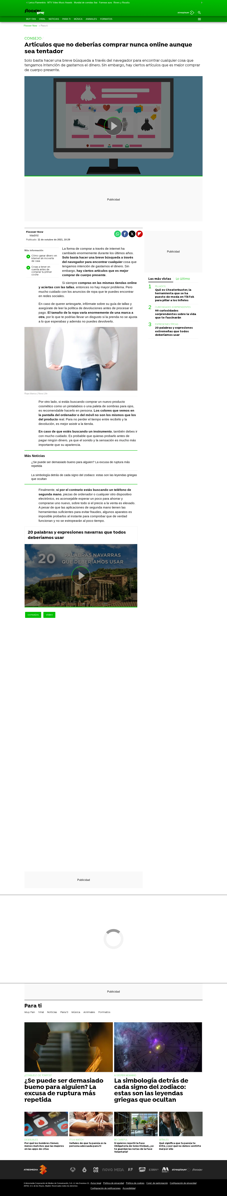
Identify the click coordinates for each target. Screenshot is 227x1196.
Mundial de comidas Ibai (85, 2)
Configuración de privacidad (183, 1183)
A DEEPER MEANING (125, 1075)
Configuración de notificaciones (106, 1188)
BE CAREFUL (121, 1139)
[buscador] (199, 12)
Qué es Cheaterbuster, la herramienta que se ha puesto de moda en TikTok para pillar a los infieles (174, 295)
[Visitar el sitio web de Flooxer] (197, 1169)
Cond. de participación (157, 1183)
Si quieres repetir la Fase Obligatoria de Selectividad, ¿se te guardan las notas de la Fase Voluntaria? (134, 1147)
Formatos (106, 19)
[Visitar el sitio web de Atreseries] (131, 1169)
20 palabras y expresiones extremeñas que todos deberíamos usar (174, 331)
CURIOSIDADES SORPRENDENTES (172, 307)
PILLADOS (160, 286)
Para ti (66, 19)
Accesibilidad (129, 1188)
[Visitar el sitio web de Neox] (96, 1169)
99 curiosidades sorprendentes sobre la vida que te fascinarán (175, 314)
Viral (42, 19)
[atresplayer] (184, 12)
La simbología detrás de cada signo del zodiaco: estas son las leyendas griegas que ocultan (151, 1090)
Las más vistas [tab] (159, 279)
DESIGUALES (31, 1139)
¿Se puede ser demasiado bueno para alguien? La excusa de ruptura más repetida (63, 1090)
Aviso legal (96, 1183)
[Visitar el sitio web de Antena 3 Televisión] (73, 1169)
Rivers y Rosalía (121, 2)
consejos (33, 615)
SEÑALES (164, 1139)
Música (78, 19)
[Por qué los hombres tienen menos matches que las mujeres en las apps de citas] (46, 1124)
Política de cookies (135, 1183)
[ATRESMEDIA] (35, 1169)
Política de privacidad (113, 1183)
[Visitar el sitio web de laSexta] (84, 1169)
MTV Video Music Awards (59, 2)
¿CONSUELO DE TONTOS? (38, 1075)
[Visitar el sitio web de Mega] (119, 1169)
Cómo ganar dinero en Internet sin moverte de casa (44, 259)
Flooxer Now (30, 25)
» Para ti (43, 25)
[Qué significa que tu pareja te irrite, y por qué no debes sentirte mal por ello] (181, 1124)
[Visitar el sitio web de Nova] (108, 1169)
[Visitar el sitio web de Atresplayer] (181, 1169)
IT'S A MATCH (76, 1139)
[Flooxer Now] (47, 12)
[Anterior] (26, 2)
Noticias (54, 19)
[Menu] (199, 19)
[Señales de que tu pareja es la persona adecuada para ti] (91, 1124)
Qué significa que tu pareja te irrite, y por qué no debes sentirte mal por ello (180, 1146)
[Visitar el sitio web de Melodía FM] (165, 1169)
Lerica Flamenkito (37, 2)
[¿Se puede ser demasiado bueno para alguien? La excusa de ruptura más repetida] (68, 1047)
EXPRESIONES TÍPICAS (166, 324)
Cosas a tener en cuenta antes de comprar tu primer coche (41, 271)
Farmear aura (105, 2)
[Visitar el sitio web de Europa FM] (154, 1169)
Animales (91, 19)
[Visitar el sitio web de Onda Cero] (142, 1169)
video (49, 615)
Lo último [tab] (183, 279)
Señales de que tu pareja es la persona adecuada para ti (87, 1145)
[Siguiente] (201, 2)
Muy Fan (31, 19)
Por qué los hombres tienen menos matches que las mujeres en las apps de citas (44, 1146)
